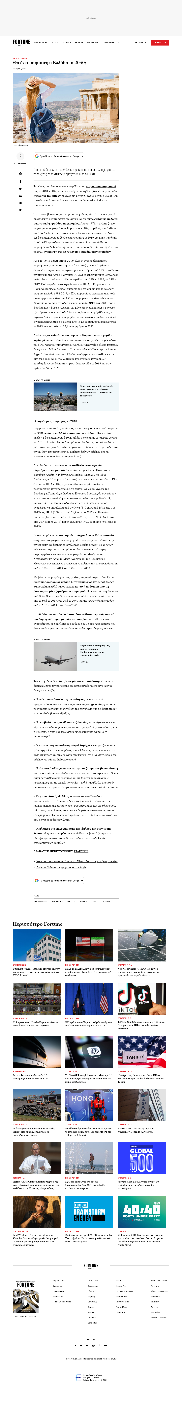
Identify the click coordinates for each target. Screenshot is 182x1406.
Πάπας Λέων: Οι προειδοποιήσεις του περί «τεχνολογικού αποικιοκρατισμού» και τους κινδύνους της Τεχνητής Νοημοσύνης (37, 1185)
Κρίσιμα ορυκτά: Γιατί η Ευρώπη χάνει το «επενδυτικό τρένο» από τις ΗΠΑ (35, 1024)
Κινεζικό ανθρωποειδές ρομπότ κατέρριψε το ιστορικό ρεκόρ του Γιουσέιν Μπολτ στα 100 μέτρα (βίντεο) (88, 1132)
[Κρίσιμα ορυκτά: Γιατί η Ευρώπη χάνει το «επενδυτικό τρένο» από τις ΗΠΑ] (37, 999)
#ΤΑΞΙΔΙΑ (94, 901)
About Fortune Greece (159, 1281)
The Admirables (107, 43)
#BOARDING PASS (41, 901)
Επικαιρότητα (93, 1281)
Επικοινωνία (155, 1296)
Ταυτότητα (155, 1286)
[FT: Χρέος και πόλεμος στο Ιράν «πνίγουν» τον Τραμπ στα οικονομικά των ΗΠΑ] (89, 999)
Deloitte (52, 196)
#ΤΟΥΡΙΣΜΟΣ (106, 901)
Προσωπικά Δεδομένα (159, 1318)
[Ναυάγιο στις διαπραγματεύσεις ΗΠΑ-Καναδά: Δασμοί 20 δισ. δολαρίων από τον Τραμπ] (142, 1052)
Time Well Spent (121, 1307)
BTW (114, 1359)
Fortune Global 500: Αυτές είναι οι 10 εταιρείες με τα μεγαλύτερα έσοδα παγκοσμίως (138, 1185)
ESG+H (118, 1281)
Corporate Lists (58, 1281)
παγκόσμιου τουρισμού (101, 186)
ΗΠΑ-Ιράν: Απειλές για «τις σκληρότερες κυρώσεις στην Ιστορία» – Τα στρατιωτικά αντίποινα (88, 972)
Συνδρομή (154, 1307)
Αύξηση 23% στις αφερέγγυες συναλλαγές (61, 867)
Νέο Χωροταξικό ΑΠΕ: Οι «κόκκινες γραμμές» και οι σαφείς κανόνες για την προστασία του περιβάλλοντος (139, 972)
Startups (91, 1307)
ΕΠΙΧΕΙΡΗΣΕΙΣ (19, 965)
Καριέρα (91, 1312)
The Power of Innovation (125, 1291)
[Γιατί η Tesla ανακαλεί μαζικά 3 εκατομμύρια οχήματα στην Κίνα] (37, 1052)
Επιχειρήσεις (93, 1286)
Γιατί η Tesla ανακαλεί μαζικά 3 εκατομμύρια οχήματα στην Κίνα (30, 1077)
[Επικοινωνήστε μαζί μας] (105, 1345)
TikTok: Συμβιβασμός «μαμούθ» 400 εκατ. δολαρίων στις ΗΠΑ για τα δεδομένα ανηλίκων (141, 1025)
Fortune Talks (58, 1296)
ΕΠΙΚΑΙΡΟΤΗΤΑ (20, 58)
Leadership (92, 1318)
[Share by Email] (20, 203)
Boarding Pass (121, 1286)
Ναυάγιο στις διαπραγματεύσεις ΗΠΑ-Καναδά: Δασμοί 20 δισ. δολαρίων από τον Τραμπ (141, 1079)
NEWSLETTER (160, 43)
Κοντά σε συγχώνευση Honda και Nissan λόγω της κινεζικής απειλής (77, 861)
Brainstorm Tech (121, 1296)
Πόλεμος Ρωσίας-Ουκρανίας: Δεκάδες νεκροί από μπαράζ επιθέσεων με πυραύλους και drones (34, 1132)
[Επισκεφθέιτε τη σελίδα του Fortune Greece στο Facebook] (75, 1345)
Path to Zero (120, 1312)
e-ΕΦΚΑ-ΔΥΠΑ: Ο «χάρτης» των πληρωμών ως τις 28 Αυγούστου (136, 1130)
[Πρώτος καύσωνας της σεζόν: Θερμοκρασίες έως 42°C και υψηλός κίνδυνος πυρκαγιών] (89, 1158)
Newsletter (155, 1302)
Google (89, 196)
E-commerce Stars (122, 1302)
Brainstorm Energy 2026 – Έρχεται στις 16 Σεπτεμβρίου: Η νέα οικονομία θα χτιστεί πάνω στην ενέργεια (88, 1238)
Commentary (92, 1323)
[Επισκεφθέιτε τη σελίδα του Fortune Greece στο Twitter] (81, 1345)
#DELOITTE (71, 901)
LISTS (53, 43)
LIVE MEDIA (66, 43)
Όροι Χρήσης (156, 1312)
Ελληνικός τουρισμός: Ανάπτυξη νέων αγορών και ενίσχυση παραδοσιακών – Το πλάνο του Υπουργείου (96, 391)
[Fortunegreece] (21, 45)
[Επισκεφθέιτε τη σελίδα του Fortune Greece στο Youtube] (93, 1346)
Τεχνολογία (92, 1296)
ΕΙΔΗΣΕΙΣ (81, 851)
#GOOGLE (83, 901)
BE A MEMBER (92, 43)
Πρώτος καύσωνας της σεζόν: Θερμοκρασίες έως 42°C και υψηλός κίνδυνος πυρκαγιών (85, 1185)
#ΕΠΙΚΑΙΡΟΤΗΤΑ (57, 901)
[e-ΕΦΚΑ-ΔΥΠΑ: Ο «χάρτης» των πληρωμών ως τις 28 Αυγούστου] (142, 1105)
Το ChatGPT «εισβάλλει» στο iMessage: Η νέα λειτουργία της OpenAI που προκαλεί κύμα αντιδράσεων (88, 1079)
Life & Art (91, 1291)
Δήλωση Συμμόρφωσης (160, 1291)
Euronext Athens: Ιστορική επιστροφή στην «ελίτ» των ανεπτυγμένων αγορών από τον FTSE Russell (36, 972)
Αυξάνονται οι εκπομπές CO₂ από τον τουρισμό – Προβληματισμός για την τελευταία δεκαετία (95, 650)
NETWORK (79, 43)
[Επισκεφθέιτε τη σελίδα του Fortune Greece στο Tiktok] (99, 1345)
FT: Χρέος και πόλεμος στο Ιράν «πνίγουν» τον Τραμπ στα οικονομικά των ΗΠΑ (88, 1024)
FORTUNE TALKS (40, 43)
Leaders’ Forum (58, 1291)
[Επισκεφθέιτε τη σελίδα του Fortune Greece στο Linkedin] (87, 1345)
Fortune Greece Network (62, 1302)
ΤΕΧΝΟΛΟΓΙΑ (71, 1071)
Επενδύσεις (92, 1302)
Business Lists (58, 1286)
